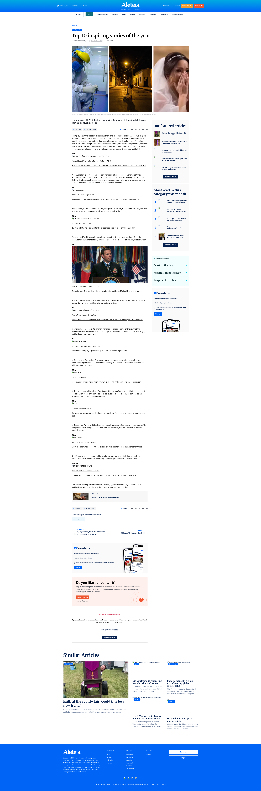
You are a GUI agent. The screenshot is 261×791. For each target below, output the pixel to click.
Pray (88, 14)
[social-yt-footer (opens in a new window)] (125, 778)
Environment (173, 664)
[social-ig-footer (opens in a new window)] (136, 778)
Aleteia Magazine (177, 14)
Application (129, 757)
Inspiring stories (78, 519)
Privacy (163, 784)
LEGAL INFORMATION (127, 784)
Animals (171, 702)
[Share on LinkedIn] (136, 129)
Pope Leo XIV (164, 14)
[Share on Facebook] (132, 129)
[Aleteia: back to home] (130, 5)
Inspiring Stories (102, 14)
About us (116, 784)
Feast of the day (163, 265)
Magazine (129, 760)
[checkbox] (74, 563)
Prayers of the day (165, 280)
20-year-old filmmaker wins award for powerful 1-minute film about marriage (104, 475)
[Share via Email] (143, 129)
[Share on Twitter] (139, 129)
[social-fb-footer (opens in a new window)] (128, 778)
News (124, 14)
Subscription (130, 763)
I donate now (81, 597)
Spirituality (142, 14)
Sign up (77, 567)
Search (85, 6)
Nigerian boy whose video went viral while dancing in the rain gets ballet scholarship (107, 382)
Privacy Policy (155, 784)
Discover (115, 14)
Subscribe (185, 6)
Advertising (130, 769)
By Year (148, 754)
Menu (79, 14)
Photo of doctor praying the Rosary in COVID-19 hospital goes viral (99, 351)
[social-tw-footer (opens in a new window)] (132, 778)
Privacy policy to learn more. (106, 563)
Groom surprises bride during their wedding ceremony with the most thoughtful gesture (109, 165)
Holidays (153, 14)
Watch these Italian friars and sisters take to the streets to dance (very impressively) (107, 319)
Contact (146, 784)
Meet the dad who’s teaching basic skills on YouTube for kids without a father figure (107, 447)
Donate (197, 6)
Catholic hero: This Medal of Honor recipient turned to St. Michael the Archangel (105, 291)
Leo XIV (137, 699)
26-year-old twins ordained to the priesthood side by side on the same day (103, 228)
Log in (178, 6)
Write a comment (109, 638)
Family (137, 664)
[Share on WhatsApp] (147, 129)
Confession (69, 664)
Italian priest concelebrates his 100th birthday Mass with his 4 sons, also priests (105, 199)
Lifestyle (132, 14)
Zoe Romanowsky (96, 41)
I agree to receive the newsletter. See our (95, 563)
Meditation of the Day (167, 272)
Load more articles (170, 177)
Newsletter (130, 754)
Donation (129, 766)
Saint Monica (137, 9)
